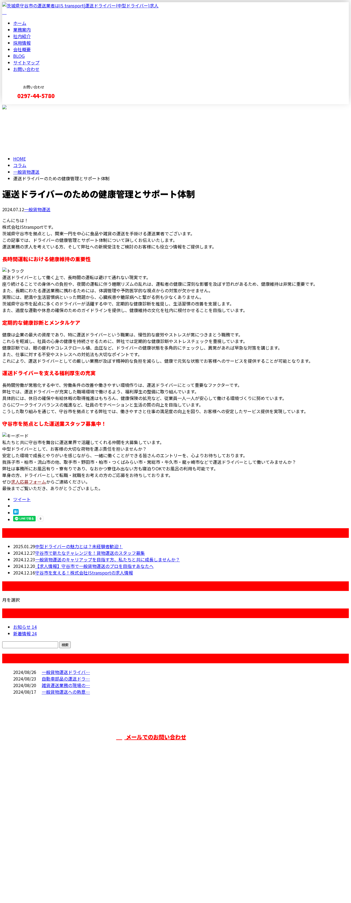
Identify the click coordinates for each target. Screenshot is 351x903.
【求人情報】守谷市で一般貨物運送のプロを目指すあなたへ (94, 566)
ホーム (19, 23)
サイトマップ (26, 62)
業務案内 (22, 29)
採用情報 (22, 42)
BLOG (19, 56)
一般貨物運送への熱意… (66, 691)
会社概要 (22, 49)
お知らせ (25, 627)
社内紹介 (22, 36)
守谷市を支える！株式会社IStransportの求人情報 (84, 572)
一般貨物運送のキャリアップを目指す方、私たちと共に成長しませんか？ (107, 559)
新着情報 (25, 633)
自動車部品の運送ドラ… (66, 678)
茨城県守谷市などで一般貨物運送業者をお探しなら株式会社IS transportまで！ (90, 822)
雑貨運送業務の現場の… (66, 685)
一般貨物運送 (26, 171)
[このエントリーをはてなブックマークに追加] (16, 512)
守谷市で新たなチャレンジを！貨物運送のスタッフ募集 (90, 553)
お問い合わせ (26, 69)
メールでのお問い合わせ (155, 737)
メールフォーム (21, 107)
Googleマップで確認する (29, 852)
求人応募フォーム (28, 481)
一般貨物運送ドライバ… (66, 672)
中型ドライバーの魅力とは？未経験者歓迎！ (79, 546)
